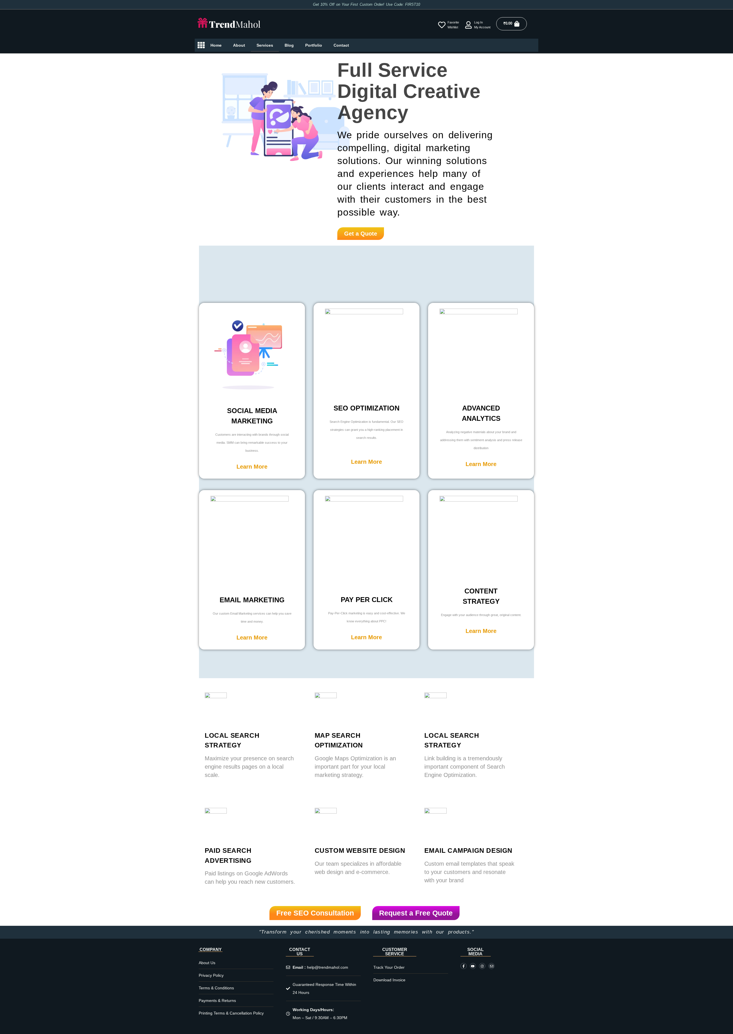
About (239, 45)
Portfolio (313, 45)
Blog (289, 45)
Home (216, 45)
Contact (341, 45)
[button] (252, 466)
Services (265, 45)
